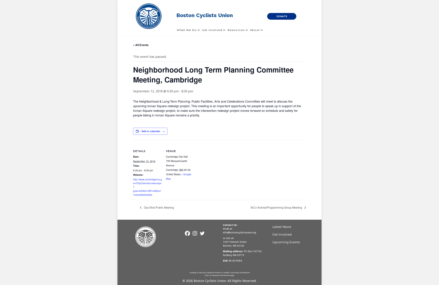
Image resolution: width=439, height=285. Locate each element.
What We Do (187, 30)
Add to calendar (150, 131)
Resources (236, 30)
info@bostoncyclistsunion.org (239, 232)
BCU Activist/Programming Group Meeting (277, 207)
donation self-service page (223, 275)
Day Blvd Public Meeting (158, 207)
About (255, 30)
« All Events (141, 45)
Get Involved (212, 30)
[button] (198, 30)
